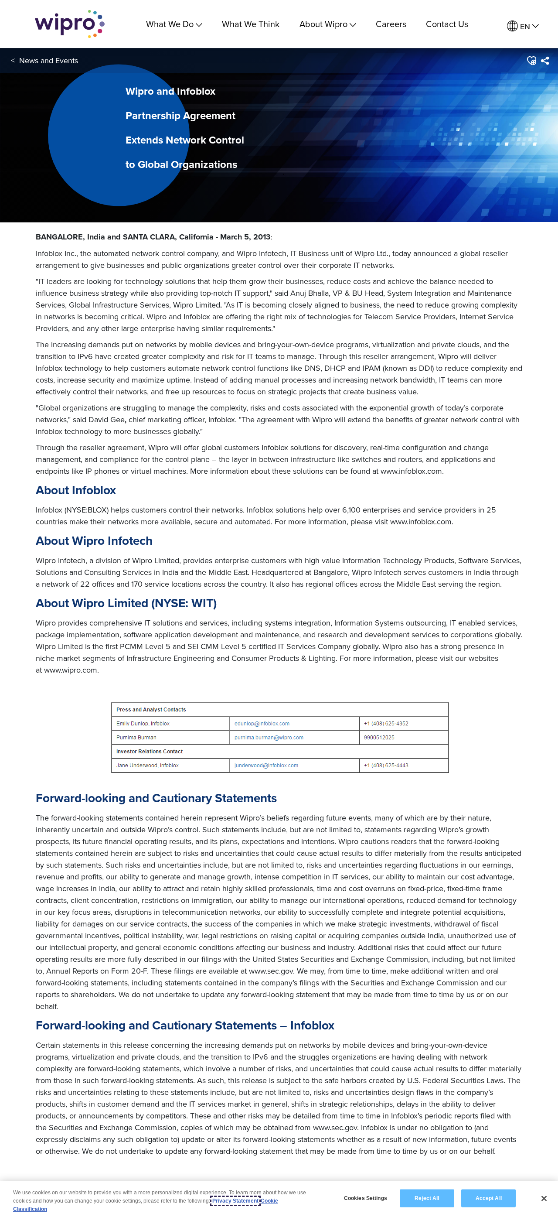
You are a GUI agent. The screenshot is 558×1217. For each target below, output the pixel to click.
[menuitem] (522, 26)
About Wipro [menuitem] (323, 23)
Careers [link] (391, 23)
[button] (531, 60)
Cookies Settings (365, 1198)
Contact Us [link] (447, 23)
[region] (279, 1199)
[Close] (544, 1198)
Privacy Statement (235, 1201)
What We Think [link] (250, 23)
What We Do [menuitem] (170, 23)
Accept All (489, 1198)
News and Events (48, 60)
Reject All (427, 1198)
